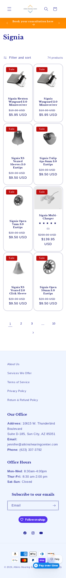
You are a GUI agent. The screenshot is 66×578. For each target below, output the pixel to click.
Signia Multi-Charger (48, 217)
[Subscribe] (54, 505)
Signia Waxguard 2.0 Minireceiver (48, 101)
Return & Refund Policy (22, 400)
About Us (13, 364)
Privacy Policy (16, 391)
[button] (9, 9)
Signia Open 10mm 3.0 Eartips (48, 290)
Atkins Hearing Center (26, 567)
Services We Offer (19, 373)
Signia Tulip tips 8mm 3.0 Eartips (48, 161)
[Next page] (33, 332)
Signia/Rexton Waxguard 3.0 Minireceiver (18, 101)
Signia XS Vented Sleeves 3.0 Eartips (17, 163)
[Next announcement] (59, 23)
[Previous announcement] (7, 23)
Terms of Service (18, 382)
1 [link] (10, 323)
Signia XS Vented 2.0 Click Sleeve (17, 290)
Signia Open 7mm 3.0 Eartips (18, 224)
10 (53, 323)
